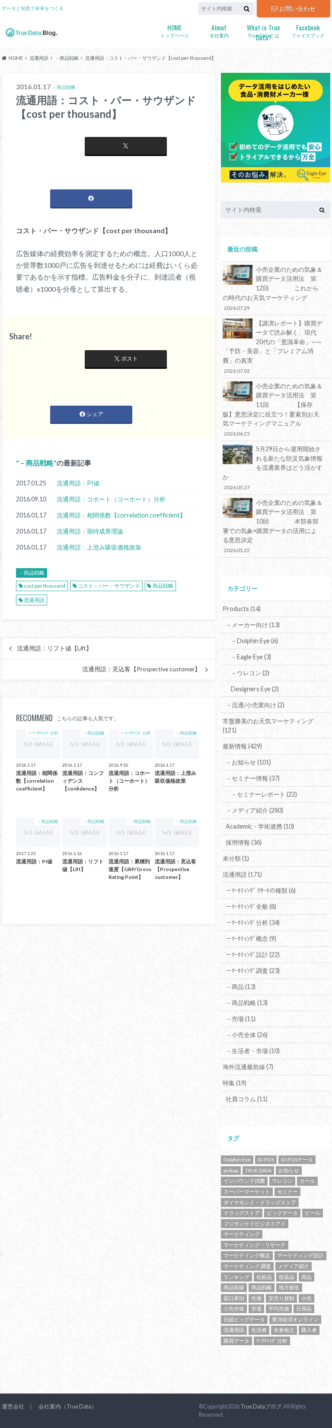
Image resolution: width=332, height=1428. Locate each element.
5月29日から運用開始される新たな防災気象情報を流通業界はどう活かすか (272, 467)
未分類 (236, 858)
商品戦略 (163, 585)
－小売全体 (247, 1034)
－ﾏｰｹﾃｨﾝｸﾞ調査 (253, 970)
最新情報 (242, 746)
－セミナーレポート (264, 794)
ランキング (236, 1277)
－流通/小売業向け (255, 705)
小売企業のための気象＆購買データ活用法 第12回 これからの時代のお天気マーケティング (272, 288)
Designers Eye (255, 689)
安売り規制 (281, 1298)
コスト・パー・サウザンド (109, 585)
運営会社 (13, 1406)
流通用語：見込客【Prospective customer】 (141, 669)
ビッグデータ (282, 1213)
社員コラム (247, 1099)
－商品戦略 (36, 463)
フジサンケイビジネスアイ (254, 1223)
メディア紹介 (293, 1266)
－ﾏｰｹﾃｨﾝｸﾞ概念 (251, 938)
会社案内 (219, 30)
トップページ (174, 30)
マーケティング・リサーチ (254, 1245)
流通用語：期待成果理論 (90, 531)
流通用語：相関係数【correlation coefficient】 (121, 515)
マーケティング (241, 1234)
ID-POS (266, 1159)
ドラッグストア (241, 1213)
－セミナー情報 (253, 778)
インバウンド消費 (244, 1181)
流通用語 (34, 600)
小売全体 (233, 1308)
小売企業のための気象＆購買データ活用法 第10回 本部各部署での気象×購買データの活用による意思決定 (272, 526)
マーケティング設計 (300, 1255)
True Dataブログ (261, 1406)
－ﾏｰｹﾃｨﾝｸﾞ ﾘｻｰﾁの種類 (261, 890)
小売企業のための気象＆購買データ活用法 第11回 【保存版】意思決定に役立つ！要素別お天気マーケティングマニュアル (272, 409)
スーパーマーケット (246, 1191)
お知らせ (288, 1170)
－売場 (240, 1018)
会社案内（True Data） (67, 1406)
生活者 (259, 1330)
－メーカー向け (253, 624)
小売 (306, 1298)
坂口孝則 (233, 1298)
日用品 (304, 1308)
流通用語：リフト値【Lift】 (54, 648)
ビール (312, 1213)
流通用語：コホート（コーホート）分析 (111, 499)
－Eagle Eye (251, 656)
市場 (256, 1308)
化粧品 (264, 1277)
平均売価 (278, 1308)
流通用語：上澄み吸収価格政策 (99, 547)
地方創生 (289, 1287)
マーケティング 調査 (247, 1266)
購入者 (309, 1330)
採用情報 (244, 842)
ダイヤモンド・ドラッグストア (259, 1202)
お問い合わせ (297, 8)
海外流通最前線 (248, 1066)
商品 (306, 1277)
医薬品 (286, 1277)
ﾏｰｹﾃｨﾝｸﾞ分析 (271, 1340)
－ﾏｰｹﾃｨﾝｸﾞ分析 (253, 922)
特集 (234, 1082)
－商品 (240, 986)
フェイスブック (308, 30)
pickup (230, 1170)
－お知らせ (248, 762)
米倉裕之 (284, 1330)
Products (242, 608)
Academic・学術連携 (260, 826)
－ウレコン (250, 673)
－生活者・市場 (253, 1050)
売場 (256, 1298)
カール (307, 1181)
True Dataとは (263, 31)
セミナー (287, 1191)
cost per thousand (44, 585)
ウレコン (282, 1181)
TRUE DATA (258, 1170)
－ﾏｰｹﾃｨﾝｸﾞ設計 (253, 954)
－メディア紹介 (254, 810)
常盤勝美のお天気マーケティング (268, 725)
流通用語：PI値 (78, 483)
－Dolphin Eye (254, 640)
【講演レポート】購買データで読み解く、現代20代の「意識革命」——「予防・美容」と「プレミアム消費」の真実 (272, 346)
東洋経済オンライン (295, 1319)
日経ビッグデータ (244, 1319)
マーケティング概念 (246, 1255)
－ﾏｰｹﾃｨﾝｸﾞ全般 (251, 906)
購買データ (236, 1340)
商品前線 (233, 1287)
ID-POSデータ (297, 1159)
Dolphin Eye (237, 1159)
